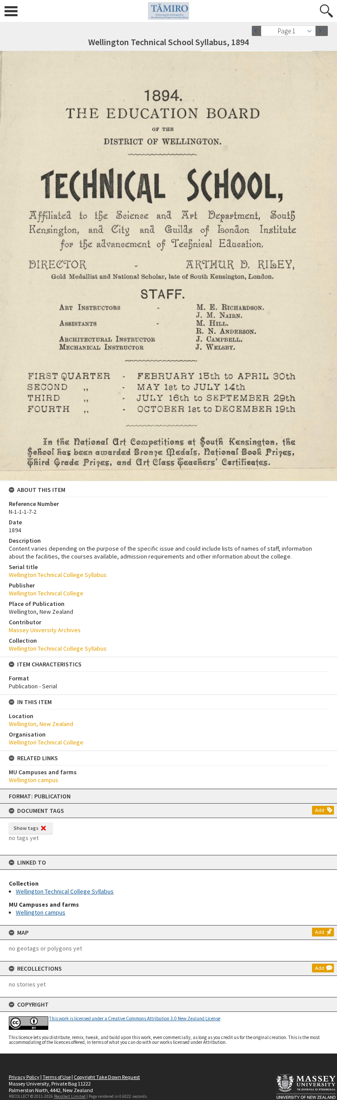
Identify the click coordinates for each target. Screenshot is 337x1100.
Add (319, 810)
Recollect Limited (70, 1096)
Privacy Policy (24, 1077)
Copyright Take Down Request (107, 1077)
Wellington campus (40, 912)
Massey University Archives (45, 630)
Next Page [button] (321, 31)
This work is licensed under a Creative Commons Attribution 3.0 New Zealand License (134, 1018)
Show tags (26, 828)
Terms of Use (57, 1077)
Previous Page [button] (258, 31)
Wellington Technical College (46, 593)
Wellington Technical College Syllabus (65, 891)
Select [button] (312, 31)
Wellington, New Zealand (41, 724)
